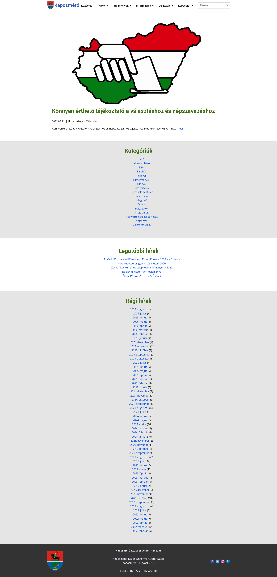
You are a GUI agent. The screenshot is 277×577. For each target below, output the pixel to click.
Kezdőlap (86, 5)
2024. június (140, 416)
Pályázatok (141, 208)
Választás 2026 (142, 225)
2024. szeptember (140, 404)
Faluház (141, 171)
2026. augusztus (140, 309)
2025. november (140, 346)
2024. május (140, 420)
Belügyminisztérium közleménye (141, 271)
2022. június (140, 514)
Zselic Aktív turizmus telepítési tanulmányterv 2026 (141, 267)
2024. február (140, 432)
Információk (143, 5)
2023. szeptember (140, 453)
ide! (181, 128)
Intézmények (121, 5)
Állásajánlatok (141, 163)
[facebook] (212, 561)
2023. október (140, 449)
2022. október (139, 498)
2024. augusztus (140, 408)
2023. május (139, 469)
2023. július (140, 461)
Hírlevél (141, 184)
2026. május (140, 321)
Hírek (102, 5)
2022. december (139, 490)
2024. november (140, 395)
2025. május (140, 371)
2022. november (140, 494)
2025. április (140, 375)
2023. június (140, 465)
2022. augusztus (140, 506)
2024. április (139, 424)
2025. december (139, 342)
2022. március (139, 527)
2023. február (140, 481)
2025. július (140, 362)
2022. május (140, 518)
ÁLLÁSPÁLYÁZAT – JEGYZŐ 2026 (142, 276)
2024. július (140, 412)
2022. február (140, 531)
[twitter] (217, 561)
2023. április (140, 473)
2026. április (140, 326)
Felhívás (142, 175)
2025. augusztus (140, 358)
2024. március (140, 428)
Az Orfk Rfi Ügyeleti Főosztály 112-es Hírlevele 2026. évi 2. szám (142, 259)
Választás (165, 5)
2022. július (140, 510)
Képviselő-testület (142, 192)
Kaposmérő (66, 5)
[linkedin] (228, 561)
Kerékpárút (142, 196)
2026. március (140, 330)
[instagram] (223, 561)
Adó (141, 159)
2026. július (140, 313)
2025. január (140, 387)
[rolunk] (55, 561)
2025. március (140, 379)
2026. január (140, 338)
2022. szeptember (140, 502)
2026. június (140, 317)
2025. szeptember (140, 354)
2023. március (140, 477)
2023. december (139, 440)
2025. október (140, 350)
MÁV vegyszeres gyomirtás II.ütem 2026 (142, 263)
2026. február (140, 334)
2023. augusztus (140, 457)
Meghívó (141, 200)
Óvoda (142, 204)
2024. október (140, 399)
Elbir (141, 167)
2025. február (140, 383)
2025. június (140, 367)
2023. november (140, 445)
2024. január (139, 436)
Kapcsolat (184, 5)
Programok (142, 212)
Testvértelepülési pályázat (142, 216)
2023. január (140, 486)
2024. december (139, 391)
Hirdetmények (76, 121)
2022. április (140, 522)
